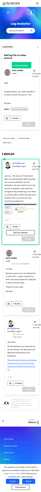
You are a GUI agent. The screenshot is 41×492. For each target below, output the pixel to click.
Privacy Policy (14, 473)
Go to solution (21, 65)
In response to (21, 264)
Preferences (20, 487)
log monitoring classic (19, 109)
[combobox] (20, 30)
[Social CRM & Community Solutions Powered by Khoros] (33, 422)
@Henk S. (8, 176)
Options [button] (37, 47)
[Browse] (9, 12)
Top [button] (3, 421)
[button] (12, 481)
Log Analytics (8, 47)
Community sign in (31, 12)
